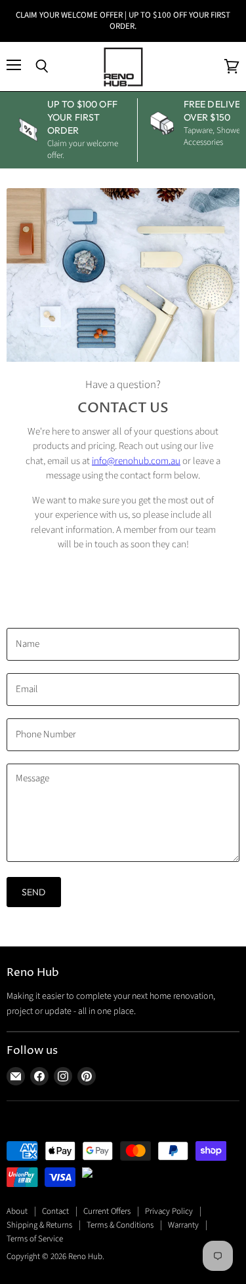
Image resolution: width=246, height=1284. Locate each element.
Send (34, 892)
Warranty (183, 1225)
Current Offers (107, 1211)
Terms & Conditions (120, 1225)
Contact (55, 1211)
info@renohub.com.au (136, 461)
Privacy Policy (169, 1211)
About (17, 1211)
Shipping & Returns (39, 1225)
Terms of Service (35, 1239)
